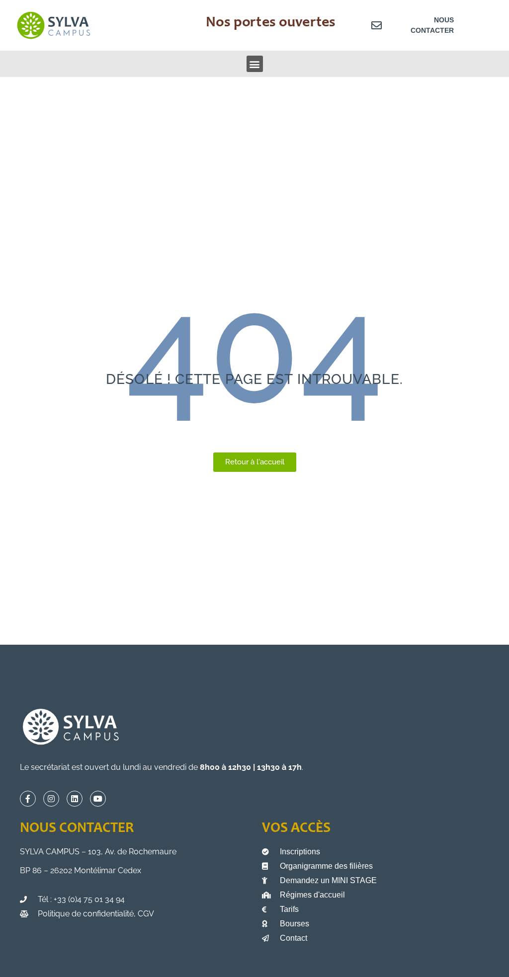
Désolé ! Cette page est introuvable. (254, 379)
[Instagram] (51, 799)
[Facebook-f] (28, 799)
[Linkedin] (75, 799)
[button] (255, 64)
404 (254, 349)
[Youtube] (98, 799)
